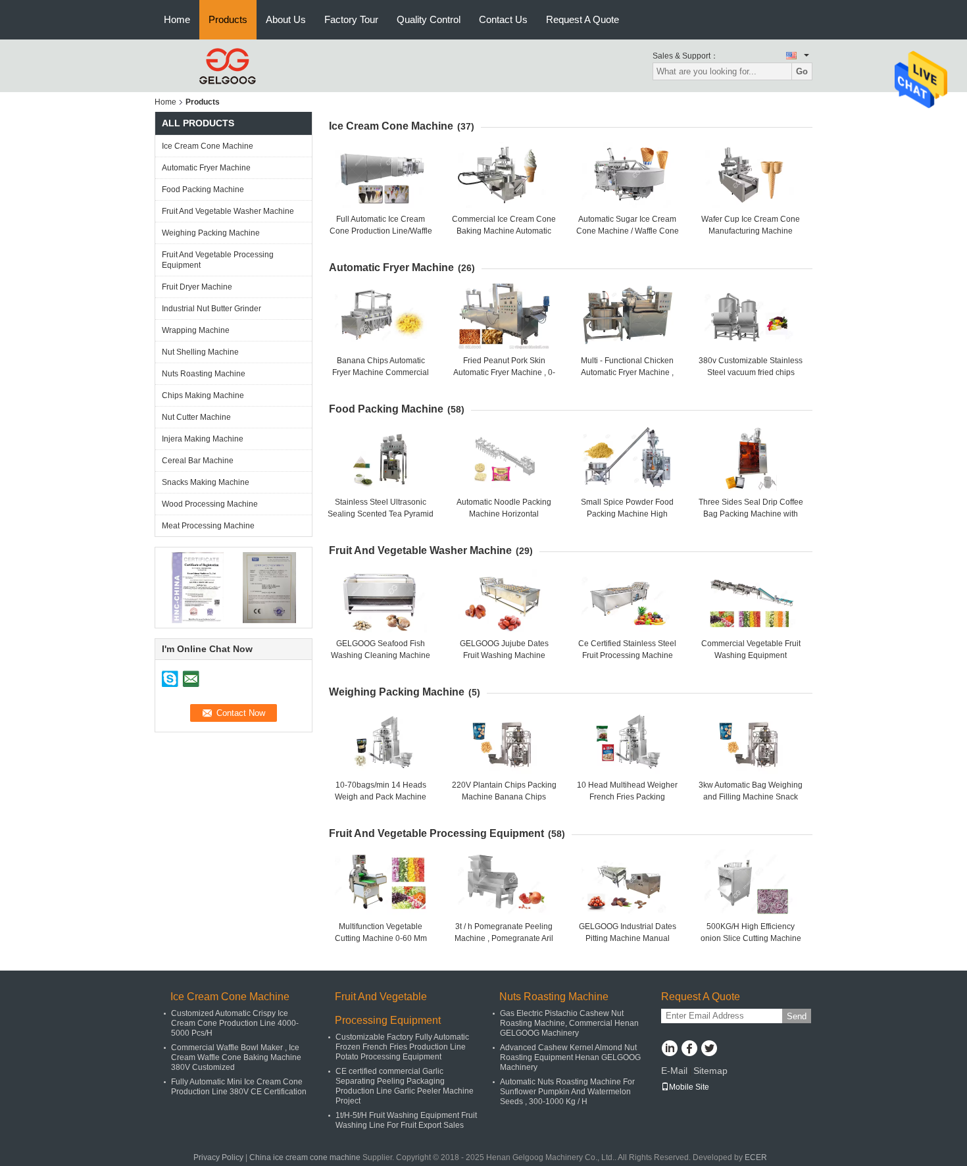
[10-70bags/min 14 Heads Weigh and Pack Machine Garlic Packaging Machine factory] (381, 741)
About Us (286, 19)
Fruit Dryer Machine (197, 287)
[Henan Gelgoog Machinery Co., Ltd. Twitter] (709, 1049)
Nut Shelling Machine (200, 352)
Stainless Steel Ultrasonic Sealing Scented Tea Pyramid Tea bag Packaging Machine (381, 513)
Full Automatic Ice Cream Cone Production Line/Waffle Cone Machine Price (381, 231)
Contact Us (503, 19)
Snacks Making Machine (205, 482)
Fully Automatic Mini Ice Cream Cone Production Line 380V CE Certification (239, 1086)
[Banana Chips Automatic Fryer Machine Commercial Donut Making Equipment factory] (381, 316)
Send (796, 1016)
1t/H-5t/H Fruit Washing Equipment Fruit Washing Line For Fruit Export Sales (406, 1120)
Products (228, 19)
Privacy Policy (218, 1157)
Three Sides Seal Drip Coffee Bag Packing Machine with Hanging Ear (751, 513)
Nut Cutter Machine (196, 417)
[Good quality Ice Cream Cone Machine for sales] (198, 587)
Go (802, 71)
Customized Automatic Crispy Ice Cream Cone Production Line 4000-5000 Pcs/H (235, 1023)
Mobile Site (689, 1087)
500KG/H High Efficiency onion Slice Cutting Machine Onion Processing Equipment (751, 938)
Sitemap (710, 1070)
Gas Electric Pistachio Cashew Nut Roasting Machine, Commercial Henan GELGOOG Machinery (569, 1023)
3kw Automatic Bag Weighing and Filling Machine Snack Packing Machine (751, 796)
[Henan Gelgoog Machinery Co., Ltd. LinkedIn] (669, 1049)
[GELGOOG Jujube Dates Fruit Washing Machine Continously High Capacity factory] (504, 599)
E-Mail (674, 1070)
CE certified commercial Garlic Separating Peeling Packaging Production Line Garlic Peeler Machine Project (404, 1086)
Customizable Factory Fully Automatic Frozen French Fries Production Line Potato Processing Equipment (402, 1046)
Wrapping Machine (196, 330)
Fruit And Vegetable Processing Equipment (218, 260)
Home (177, 19)
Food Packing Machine (203, 189)
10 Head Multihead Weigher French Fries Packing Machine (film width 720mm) (627, 796)
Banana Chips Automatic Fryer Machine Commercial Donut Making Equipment (380, 372)
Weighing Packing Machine (211, 233)
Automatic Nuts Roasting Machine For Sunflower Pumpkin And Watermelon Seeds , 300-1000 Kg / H (567, 1091)
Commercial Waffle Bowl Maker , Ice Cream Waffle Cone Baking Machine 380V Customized (236, 1057)
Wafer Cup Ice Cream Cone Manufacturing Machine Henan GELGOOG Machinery (750, 231)
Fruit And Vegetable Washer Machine (228, 211)
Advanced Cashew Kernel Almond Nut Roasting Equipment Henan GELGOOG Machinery (570, 1057)
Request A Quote (582, 19)
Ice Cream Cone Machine (207, 146)
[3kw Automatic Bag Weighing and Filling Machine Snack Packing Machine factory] (751, 741)
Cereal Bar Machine (198, 460)
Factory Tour (351, 19)
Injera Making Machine (202, 439)
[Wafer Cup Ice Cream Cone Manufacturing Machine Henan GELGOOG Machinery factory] (751, 175)
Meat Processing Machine (208, 525)
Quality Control (428, 19)
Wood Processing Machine (210, 504)
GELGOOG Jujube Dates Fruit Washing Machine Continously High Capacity (504, 655)
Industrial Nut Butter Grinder (211, 308)
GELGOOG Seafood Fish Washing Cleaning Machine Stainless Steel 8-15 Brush (380, 655)
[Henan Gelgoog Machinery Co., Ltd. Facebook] (689, 1049)
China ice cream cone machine (304, 1157)
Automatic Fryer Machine (206, 167)
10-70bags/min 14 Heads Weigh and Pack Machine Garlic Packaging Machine (381, 796)
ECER (756, 1157)
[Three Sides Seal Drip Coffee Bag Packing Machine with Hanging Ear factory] (751, 458)
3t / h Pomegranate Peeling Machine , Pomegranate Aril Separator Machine (504, 938)
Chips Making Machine (203, 395)
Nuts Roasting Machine (203, 373)
